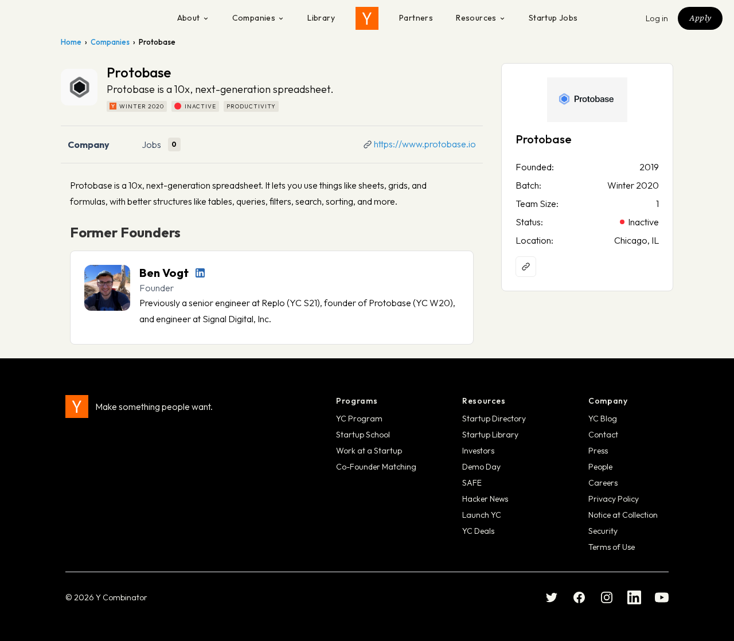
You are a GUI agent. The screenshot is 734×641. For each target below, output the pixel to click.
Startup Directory (494, 418)
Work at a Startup (369, 450)
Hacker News (485, 499)
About (188, 18)
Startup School (363, 434)
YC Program (359, 418)
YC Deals (478, 531)
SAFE (472, 483)
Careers (603, 483)
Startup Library (490, 434)
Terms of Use (611, 547)
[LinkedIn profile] (200, 273)
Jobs (151, 144)
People (600, 467)
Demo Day (481, 467)
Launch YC (481, 515)
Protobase (544, 139)
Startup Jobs (553, 18)
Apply (700, 18)
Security (603, 531)
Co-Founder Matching (376, 467)
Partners (416, 18)
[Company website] (526, 266)
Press (598, 450)
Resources (476, 18)
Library (321, 18)
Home (71, 41)
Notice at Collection (623, 515)
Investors (478, 450)
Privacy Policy (613, 499)
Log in (657, 18)
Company (89, 144)
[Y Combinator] (367, 18)
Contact (603, 434)
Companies (254, 18)
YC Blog (602, 418)
